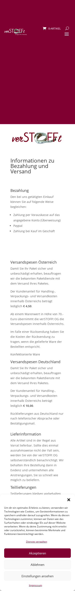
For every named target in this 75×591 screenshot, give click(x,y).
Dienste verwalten (36, 541)
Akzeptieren (37, 553)
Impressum (35, 585)
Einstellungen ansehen (37, 576)
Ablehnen (37, 565)
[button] (69, 500)
